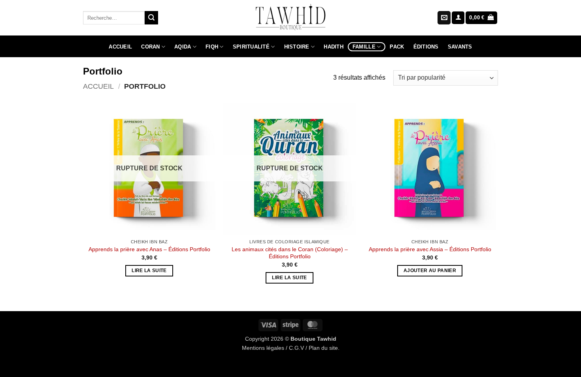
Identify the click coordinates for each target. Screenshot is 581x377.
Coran (150, 47)
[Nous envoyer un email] (444, 17)
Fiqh (212, 47)
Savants (460, 47)
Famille (364, 47)
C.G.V (296, 348)
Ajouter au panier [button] (430, 270)
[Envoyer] (151, 17)
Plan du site (323, 348)
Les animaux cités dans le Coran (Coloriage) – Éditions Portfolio (290, 253)
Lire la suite (149, 270)
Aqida (182, 47)
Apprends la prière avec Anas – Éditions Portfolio (149, 249)
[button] (458, 17)
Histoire (296, 47)
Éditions (426, 47)
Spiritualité (251, 47)
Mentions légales (263, 348)
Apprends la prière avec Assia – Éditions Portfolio (430, 249)
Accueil (120, 47)
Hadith (333, 47)
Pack (397, 47)
